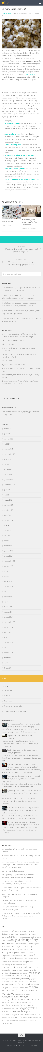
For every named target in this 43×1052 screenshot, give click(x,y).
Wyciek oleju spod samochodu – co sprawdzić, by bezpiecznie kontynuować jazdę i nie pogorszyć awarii (21, 793)
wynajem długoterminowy (20, 979)
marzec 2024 (8, 474)
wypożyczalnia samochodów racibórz (26, 1014)
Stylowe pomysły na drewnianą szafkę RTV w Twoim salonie (29, 222)
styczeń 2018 (8, 607)
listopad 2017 (8, 617)
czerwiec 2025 (8, 464)
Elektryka (7, 696)
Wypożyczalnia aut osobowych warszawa (21, 999)
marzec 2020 (8, 546)
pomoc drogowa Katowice (23, 952)
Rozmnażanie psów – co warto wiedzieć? (20, 155)
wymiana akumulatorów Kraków (26, 970)
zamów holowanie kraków (22, 1020)
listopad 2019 (8, 556)
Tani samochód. (7, 361)
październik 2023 (9, 485)
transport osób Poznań (15, 962)
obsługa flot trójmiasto (19, 950)
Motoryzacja (8, 701)
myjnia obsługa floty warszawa (20, 941)
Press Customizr (33, 1045)
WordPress (16, 1045)
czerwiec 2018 (8, 586)
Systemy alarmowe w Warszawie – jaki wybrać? (22, 179)
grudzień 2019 (8, 551)
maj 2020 (6, 536)
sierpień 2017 (8, 632)
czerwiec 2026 (8, 439)
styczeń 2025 (8, 469)
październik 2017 (9, 622)
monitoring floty (6, 940)
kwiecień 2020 (8, 541)
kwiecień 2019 (8, 571)
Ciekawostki (8, 691)
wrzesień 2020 (8, 525)
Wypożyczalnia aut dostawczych (15, 996)
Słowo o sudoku (7, 222)
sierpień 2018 (8, 581)
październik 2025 (9, 454)
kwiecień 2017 (8, 653)
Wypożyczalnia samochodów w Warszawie (17, 1017)
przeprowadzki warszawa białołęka (12, 956)
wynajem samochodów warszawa (14, 987)
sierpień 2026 (8, 429)
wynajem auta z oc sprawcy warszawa (15, 973)
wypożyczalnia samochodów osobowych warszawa (19, 1011)
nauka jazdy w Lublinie (18, 946)
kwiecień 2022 (8, 510)
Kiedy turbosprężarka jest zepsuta (13, 340)
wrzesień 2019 (8, 566)
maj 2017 (6, 647)
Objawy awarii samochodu (13, 706)
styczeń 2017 (8, 668)
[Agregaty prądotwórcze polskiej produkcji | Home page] (7, 3)
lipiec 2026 (7, 434)
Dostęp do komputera (13, 145)
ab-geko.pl (7, 13)
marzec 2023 (8, 500)
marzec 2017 (8, 658)
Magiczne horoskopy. (12, 134)
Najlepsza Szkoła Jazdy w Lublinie (13, 364)
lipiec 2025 (7, 459)
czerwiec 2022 (8, 505)
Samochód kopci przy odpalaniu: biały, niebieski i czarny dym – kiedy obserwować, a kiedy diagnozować (21, 778)
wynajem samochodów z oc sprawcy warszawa (20, 990)
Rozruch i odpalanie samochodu (15, 711)
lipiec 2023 (7, 490)
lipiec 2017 (7, 637)
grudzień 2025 (8, 449)
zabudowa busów (8, 344)
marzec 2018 (8, 597)
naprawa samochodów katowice (24, 944)
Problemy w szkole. (12, 123)
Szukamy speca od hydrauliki (15, 169)
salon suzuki (28, 955)
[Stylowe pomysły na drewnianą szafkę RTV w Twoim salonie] (31, 211)
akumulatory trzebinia (7, 931)
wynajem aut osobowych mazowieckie (21, 974)
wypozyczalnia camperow (22, 994)
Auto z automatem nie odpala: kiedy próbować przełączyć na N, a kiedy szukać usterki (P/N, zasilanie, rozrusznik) (20, 810)
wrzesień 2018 (8, 576)
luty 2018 (6, 602)
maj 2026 (6, 444)
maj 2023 (6, 495)
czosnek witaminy (30, 74)
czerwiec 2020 (8, 530)
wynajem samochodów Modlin (27, 982)
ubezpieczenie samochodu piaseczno (20, 967)
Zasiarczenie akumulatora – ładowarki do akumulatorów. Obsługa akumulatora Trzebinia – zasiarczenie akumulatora (21, 916)
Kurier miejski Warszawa (33, 937)
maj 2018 (6, 592)
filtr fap (12, 936)
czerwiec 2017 (8, 642)
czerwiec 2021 (8, 520)
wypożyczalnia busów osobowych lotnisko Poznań (16, 1002)
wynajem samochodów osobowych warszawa (20, 984)
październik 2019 (9, 561)
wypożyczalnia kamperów (12, 1005)
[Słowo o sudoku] (11, 212)
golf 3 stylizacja (21, 937)
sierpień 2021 (8, 515)
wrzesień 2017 (8, 627)
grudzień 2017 (8, 612)
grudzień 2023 (8, 480)
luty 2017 (6, 663)
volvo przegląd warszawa (9, 970)
